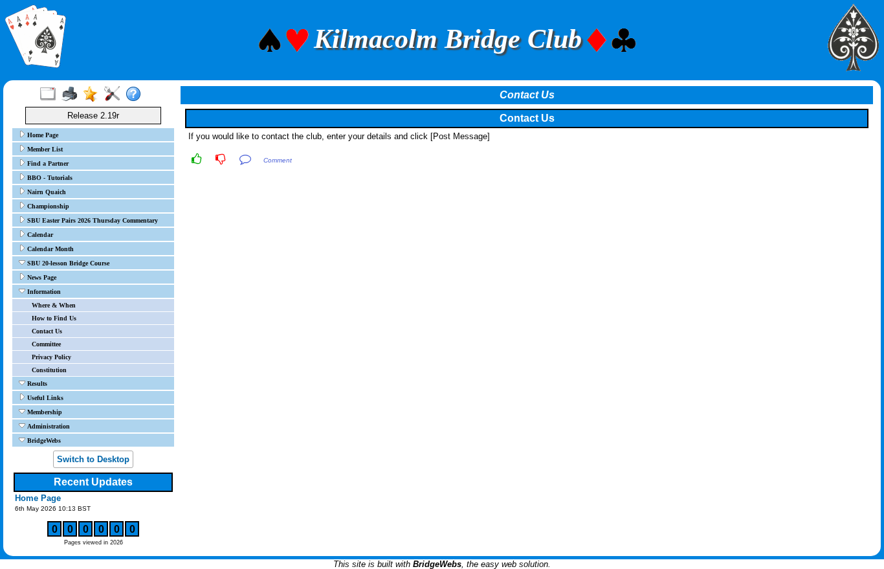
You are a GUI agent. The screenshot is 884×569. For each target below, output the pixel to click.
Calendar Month (49, 248)
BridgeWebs (43, 440)
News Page (40, 277)
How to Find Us (54, 318)
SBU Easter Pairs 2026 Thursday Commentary (91, 220)
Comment (277, 160)
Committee (46, 344)
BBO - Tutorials (48, 177)
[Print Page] (72, 94)
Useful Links (44, 397)
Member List (44, 149)
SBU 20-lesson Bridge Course (67, 263)
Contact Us (47, 331)
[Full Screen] (50, 94)
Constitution (49, 370)
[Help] (136, 94)
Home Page (41, 135)
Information (43, 291)
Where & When (54, 305)
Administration (47, 426)
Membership (43, 412)
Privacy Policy (51, 357)
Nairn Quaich (45, 191)
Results (36, 383)
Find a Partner (47, 163)
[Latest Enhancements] (93, 94)
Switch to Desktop (93, 459)
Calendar (39, 234)
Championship (47, 206)
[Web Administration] (115, 94)
